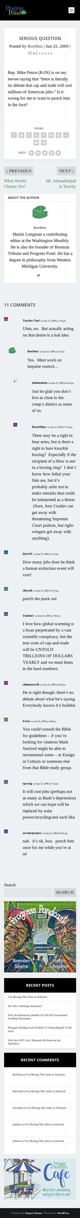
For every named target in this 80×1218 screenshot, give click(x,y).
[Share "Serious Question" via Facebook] (14, 135)
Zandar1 (28, 615)
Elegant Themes (33, 1213)
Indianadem (39, 382)
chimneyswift (31, 684)
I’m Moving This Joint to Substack (27, 997)
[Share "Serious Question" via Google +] (29, 135)
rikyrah (27, 590)
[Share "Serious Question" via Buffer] (58, 135)
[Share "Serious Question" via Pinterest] (43, 135)
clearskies (18, 1108)
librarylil (18, 1091)
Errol (26, 721)
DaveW (27, 553)
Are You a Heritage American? (25, 1006)
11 (30, 52)
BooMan (35, 46)
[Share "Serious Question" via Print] (43, 142)
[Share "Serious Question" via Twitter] (21, 135)
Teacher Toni (31, 320)
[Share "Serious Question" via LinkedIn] (51, 135)
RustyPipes (39, 426)
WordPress (63, 1213)
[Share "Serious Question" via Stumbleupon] (66, 135)
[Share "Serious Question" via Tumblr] (36, 135)
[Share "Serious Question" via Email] (36, 142)
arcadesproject (32, 833)
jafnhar (17, 1124)
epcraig (27, 783)
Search (10, 885)
